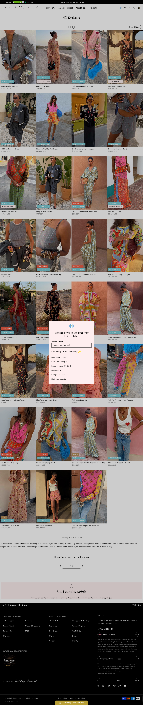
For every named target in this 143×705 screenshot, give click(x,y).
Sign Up (4, 605)
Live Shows (22, 605)
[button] (89, 325)
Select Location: (57, 341)
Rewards (13, 605)
